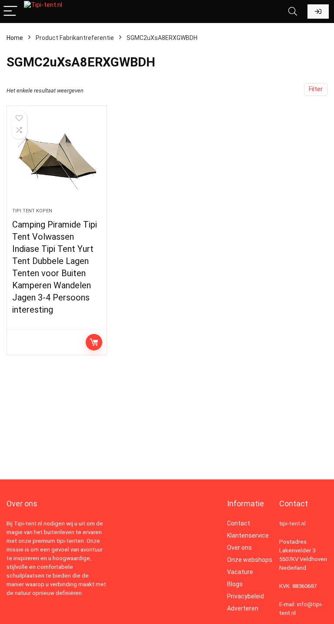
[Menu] (10, 11)
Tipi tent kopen (32, 211)
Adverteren (242, 608)
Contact (238, 523)
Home (15, 37)
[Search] (292, 11)
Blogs (235, 584)
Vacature (240, 571)
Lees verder (94, 342)
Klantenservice (248, 535)
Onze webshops (249, 559)
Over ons (239, 547)
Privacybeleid (245, 596)
